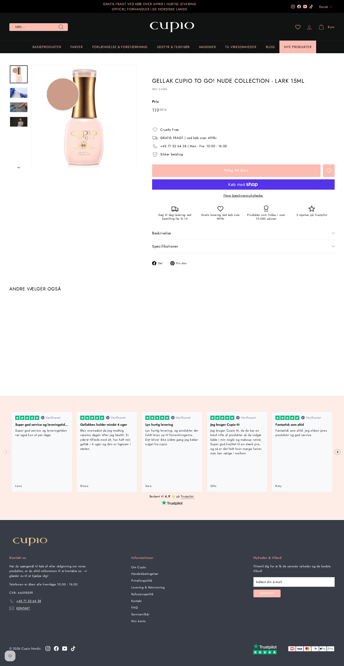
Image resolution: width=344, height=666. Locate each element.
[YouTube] (64, 648)
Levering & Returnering (148, 587)
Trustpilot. (188, 496)
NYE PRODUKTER (297, 47)
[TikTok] (73, 648)
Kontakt (136, 601)
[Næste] (18, 166)
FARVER (76, 47)
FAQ (134, 607)
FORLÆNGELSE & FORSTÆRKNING (120, 47)
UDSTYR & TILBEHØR (173, 47)
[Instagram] (47, 648)
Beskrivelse (161, 233)
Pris (155, 101)
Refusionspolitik (142, 594)
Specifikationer (165, 246)
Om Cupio (138, 567)
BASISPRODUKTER (47, 47)
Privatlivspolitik (141, 580)
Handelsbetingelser (145, 574)
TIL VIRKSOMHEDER (240, 47)
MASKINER (207, 47)
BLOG (270, 47)
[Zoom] (84, 117)
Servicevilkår (140, 614)
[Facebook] (56, 648)
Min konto (138, 621)
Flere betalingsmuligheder (243, 195)
